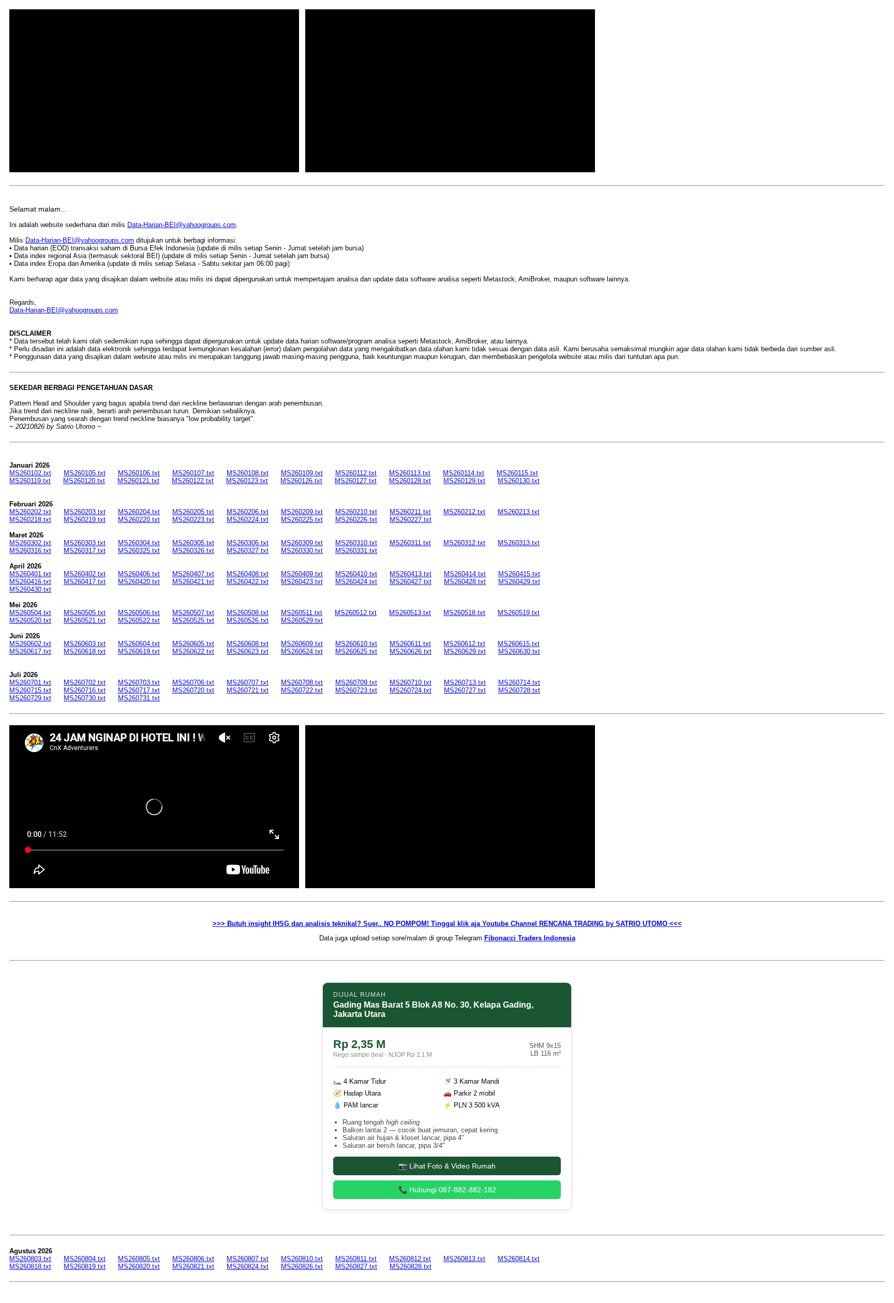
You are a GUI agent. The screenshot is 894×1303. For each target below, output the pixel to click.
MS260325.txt (139, 551)
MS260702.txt (85, 682)
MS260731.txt (139, 698)
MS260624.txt (302, 651)
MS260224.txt (248, 519)
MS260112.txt (356, 473)
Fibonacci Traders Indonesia (529, 938)
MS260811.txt (356, 1259)
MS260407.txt (193, 574)
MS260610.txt (356, 644)
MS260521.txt (85, 620)
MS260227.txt (410, 519)
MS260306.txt (248, 543)
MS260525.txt (193, 620)
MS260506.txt (139, 613)
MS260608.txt (248, 644)
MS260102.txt (30, 473)
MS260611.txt (410, 644)
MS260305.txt (193, 543)
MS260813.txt (464, 1259)
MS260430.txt (30, 589)
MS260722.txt (302, 690)
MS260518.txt (464, 613)
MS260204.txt (139, 512)
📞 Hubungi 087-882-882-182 (447, 1190)
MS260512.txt (356, 613)
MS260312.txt (464, 543)
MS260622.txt (193, 651)
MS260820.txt (139, 1266)
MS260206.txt (248, 512)
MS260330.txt (302, 551)
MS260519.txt (519, 613)
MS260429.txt (519, 582)
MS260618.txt (85, 651)
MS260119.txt (30, 481)
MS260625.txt (356, 651)
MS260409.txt (302, 574)
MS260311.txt (410, 543)
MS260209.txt (302, 512)
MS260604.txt (139, 644)
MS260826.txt (302, 1266)
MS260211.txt (410, 512)
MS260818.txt (30, 1266)
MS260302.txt (30, 543)
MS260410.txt (356, 574)
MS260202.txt (30, 512)
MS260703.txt (139, 682)
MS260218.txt (30, 519)
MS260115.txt (517, 473)
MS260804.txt (85, 1259)
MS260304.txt (139, 543)
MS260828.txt (410, 1266)
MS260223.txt (193, 519)
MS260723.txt (356, 690)
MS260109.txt (302, 473)
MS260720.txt (193, 690)
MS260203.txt (85, 512)
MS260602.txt (30, 644)
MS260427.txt (410, 582)
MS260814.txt (519, 1259)
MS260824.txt (248, 1266)
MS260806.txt (193, 1259)
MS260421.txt (193, 582)
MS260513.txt (410, 613)
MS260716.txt (85, 690)
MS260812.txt (410, 1259)
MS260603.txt (85, 644)
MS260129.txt (464, 481)
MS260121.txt (138, 481)
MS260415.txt (519, 574)
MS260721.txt (248, 690)
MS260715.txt (30, 690)
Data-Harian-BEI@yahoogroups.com (181, 225)
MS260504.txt (30, 613)
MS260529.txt (302, 620)
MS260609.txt (302, 644)
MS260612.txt (464, 644)
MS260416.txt (30, 582)
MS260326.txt (193, 551)
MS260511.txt (301, 613)
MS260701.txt (30, 682)
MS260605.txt (193, 644)
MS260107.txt (193, 473)
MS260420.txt (139, 582)
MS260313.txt (519, 543)
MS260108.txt (248, 473)
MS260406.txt (139, 574)
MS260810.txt (302, 1259)
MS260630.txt (519, 651)
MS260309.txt (302, 543)
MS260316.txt (30, 551)
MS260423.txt (302, 582)
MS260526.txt (248, 620)
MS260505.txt (85, 613)
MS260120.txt (84, 481)
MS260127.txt (356, 481)
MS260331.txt (356, 551)
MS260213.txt (519, 512)
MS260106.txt (139, 473)
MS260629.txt (465, 651)
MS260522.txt (139, 620)
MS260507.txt (193, 613)
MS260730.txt (85, 698)
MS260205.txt (193, 512)
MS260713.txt (465, 682)
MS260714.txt (519, 682)
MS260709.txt (356, 682)
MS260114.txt (463, 473)
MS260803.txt (30, 1259)
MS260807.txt (248, 1259)
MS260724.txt (410, 690)
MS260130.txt (519, 481)
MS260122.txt (193, 481)
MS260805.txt (139, 1259)
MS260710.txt (410, 682)
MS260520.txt (30, 620)
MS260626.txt (410, 651)
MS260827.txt (356, 1266)
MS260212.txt (464, 512)
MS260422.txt (248, 582)
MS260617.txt (30, 651)
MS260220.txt (139, 519)
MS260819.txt (85, 1266)
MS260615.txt (519, 644)
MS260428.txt (465, 582)
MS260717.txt (139, 690)
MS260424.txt (356, 582)
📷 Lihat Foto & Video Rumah (447, 1166)
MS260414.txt (465, 574)
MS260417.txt (85, 582)
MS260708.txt (302, 682)
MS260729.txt (30, 698)
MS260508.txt (248, 613)
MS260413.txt (410, 574)
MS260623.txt (248, 651)
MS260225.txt (302, 519)
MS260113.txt (409, 473)
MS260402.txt (85, 574)
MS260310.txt (356, 543)
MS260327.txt (248, 551)
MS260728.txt (519, 690)
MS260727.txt (465, 690)
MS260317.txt (85, 551)
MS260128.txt (410, 481)
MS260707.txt (248, 682)
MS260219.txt (85, 519)
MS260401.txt (30, 574)
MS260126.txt (301, 481)
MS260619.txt (139, 651)
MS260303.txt (85, 543)
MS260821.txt (193, 1266)
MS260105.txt (85, 473)
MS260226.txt (356, 519)
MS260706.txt (193, 682)
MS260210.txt (356, 512)
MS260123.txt (247, 481)
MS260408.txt (248, 574)
